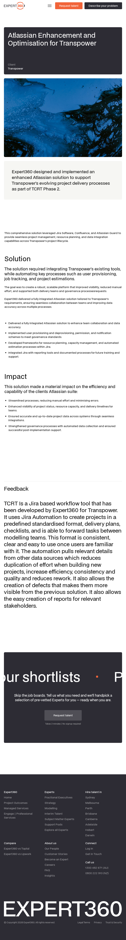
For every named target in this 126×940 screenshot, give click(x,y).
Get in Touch (93, 854)
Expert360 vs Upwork (17, 854)
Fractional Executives (58, 797)
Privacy (98, 922)
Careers (50, 865)
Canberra (91, 819)
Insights (50, 875)
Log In (89, 848)
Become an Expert (56, 859)
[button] (49, 5)
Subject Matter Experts (59, 819)
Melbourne (92, 803)
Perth (88, 808)
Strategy (50, 803)
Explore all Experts (56, 830)
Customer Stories (56, 854)
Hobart (89, 830)
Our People (52, 848)
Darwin (89, 835)
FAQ (47, 870)
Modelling (51, 808)
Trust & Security (114, 922)
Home (8, 797)
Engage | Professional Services (18, 815)
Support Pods (53, 824)
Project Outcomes (15, 803)
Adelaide (91, 824)
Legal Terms (84, 922)
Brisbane (91, 813)
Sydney (90, 797)
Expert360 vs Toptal (16, 848)
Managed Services (16, 808)
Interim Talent (54, 813)
